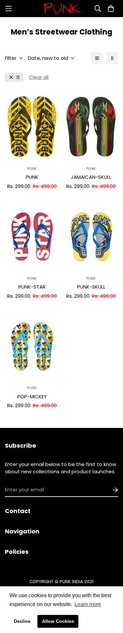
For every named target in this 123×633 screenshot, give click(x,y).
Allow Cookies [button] (58, 621)
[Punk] (62, 8)
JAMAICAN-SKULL (91, 177)
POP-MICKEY (32, 396)
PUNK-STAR (32, 286)
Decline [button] (22, 621)
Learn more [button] (87, 604)
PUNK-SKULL (91, 286)
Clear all (39, 77)
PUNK (32, 177)
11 (18, 77)
